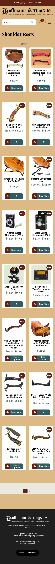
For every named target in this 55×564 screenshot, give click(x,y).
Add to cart (16, 142)
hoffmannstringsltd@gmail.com (31, 536)
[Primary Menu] (50, 22)
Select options (16, 358)
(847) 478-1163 (31, 534)
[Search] (32, 22)
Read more (16, 88)
